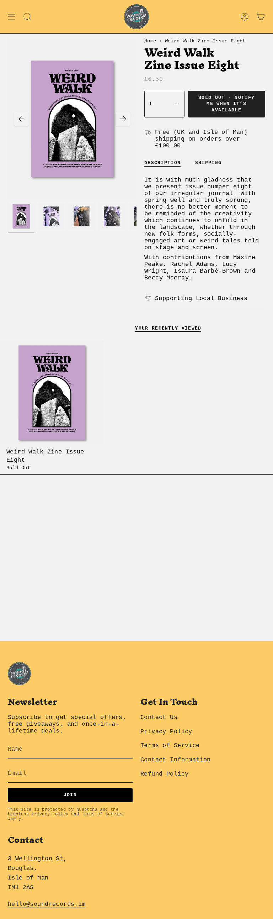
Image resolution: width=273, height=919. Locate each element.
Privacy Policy (50, 814)
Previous (21, 119)
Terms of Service (103, 814)
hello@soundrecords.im (47, 904)
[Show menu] (11, 16)
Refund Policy (164, 774)
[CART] (261, 16)
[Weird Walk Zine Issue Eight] (52, 393)
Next (123, 119)
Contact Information (175, 759)
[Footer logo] (19, 673)
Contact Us (158, 717)
